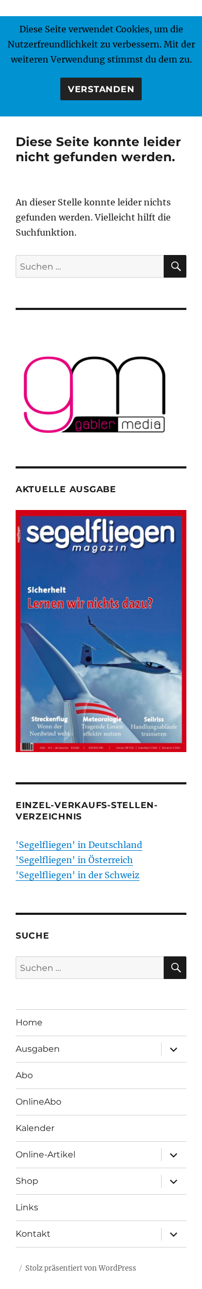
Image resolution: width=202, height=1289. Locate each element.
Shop (27, 1181)
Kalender (35, 1128)
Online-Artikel (45, 1154)
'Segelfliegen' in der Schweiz (78, 875)
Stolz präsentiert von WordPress (80, 1268)
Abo (24, 1075)
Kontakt (33, 1234)
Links (27, 1207)
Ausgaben (38, 1049)
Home (29, 1022)
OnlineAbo (38, 1102)
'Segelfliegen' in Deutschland (79, 844)
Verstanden (101, 89)
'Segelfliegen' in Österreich (74, 859)
